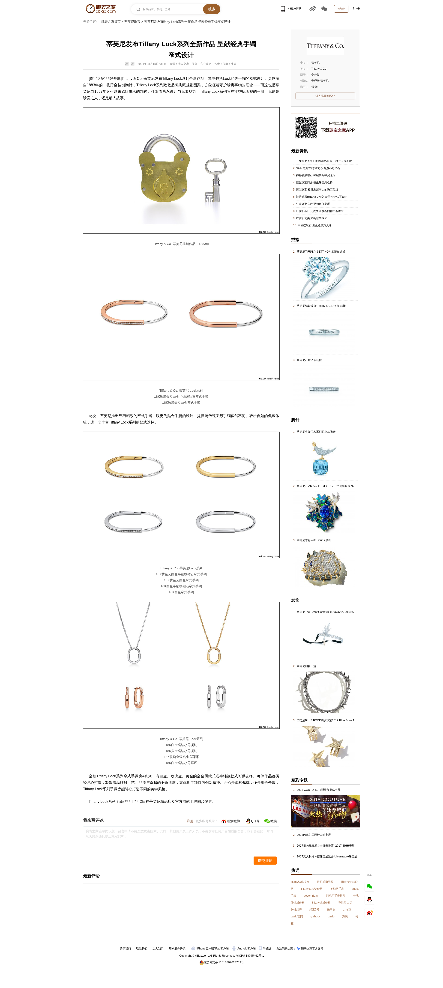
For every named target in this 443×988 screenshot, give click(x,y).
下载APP (293, 9)
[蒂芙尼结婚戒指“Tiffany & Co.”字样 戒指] (324, 312)
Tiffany (127, 79)
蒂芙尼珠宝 (132, 22)
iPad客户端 (222, 948)
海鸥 (345, 916)
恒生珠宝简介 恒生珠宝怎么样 (314, 182)
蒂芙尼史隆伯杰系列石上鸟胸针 (316, 431)
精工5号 (314, 909)
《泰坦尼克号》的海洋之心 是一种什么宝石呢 (324, 161)
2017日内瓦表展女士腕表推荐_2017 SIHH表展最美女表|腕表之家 (337, 845)
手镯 (241, 79)
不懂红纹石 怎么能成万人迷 (315, 225)
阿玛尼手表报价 (335, 895)
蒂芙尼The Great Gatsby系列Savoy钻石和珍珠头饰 (328, 612)
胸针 (128, 85)
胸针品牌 (296, 909)
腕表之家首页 (111, 22)
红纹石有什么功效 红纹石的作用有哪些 (320, 211)
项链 (194, 745)
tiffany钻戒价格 (321, 902)
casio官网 (297, 916)
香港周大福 (345, 902)
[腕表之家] (101, 8)
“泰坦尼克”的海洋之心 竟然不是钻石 (318, 168)
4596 (314, 86)
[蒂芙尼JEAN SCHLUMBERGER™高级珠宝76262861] (324, 493)
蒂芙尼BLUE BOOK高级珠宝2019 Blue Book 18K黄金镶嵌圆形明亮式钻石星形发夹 (348, 720)
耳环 (195, 757)
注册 (356, 9)
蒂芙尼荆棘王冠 (306, 666)
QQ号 (255, 821)
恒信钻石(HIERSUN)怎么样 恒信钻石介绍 (321, 196)
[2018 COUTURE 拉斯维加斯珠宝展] (325, 796)
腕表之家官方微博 (312, 948)
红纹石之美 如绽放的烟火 (311, 218)
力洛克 (347, 909)
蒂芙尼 (149, 79)
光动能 (331, 909)
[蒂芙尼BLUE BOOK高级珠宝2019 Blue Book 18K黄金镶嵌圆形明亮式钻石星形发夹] (324, 727)
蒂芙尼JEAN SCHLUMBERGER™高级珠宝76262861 (330, 486)
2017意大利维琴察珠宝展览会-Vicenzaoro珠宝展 (327, 856)
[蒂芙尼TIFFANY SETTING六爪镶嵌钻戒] (324, 258)
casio (331, 916)
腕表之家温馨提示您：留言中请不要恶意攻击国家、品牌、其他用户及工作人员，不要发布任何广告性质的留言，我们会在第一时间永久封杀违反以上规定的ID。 (179, 833)
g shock (315, 916)
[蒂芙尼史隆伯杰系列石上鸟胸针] (324, 438)
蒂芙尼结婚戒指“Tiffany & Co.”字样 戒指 (321, 305)
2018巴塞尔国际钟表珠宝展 (314, 834)
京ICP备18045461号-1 (250, 955)
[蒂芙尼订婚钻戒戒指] (324, 367)
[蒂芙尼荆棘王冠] (324, 673)
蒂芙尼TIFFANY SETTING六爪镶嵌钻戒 (321, 251)
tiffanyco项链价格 (312, 888)
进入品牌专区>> (325, 96)
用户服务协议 (177, 948)
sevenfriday (311, 895)
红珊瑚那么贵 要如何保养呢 (313, 204)
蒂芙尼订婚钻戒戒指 (309, 360)
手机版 (267, 948)
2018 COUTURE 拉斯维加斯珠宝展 (319, 789)
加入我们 (158, 948)
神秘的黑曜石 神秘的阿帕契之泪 (315, 175)
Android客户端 (246, 948)
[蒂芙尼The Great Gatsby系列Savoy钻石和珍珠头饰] (324, 619)
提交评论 (265, 861)
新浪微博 (233, 821)
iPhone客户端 (205, 948)
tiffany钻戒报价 (300, 882)
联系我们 (141, 948)
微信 (273, 821)
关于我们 (125, 948)
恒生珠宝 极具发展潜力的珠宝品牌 (317, 189)
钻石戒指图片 (325, 882)
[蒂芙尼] (325, 45)
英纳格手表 (337, 888)
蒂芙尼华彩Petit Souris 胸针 (314, 540)
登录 (341, 9)
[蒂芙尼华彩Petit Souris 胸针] (324, 547)
